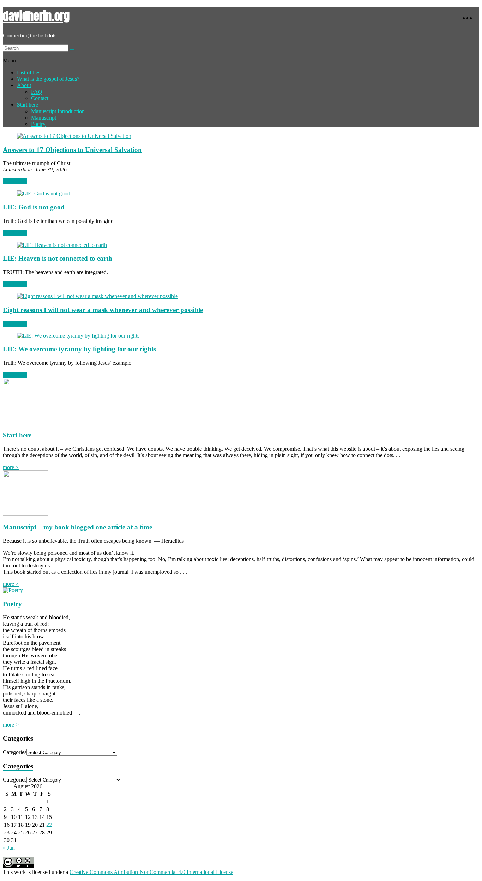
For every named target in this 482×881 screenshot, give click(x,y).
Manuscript (43, 118)
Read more (15, 181)
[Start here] (25, 421)
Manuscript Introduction (58, 111)
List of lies (28, 72)
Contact (39, 98)
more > (11, 467)
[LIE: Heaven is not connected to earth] (62, 245)
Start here (27, 105)
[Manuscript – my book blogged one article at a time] (25, 514)
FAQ (36, 92)
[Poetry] (13, 590)
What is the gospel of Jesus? (48, 79)
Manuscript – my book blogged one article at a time (77, 527)
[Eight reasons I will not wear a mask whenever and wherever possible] (97, 296)
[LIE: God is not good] (43, 193)
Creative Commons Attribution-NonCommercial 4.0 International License (151, 872)
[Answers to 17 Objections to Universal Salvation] (74, 136)
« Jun (9, 848)
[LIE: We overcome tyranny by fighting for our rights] (78, 336)
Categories (14, 752)
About (24, 85)
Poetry (38, 124)
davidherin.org (36, 16)
